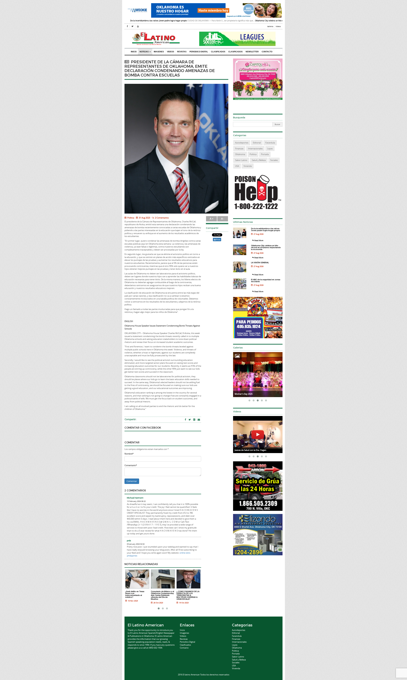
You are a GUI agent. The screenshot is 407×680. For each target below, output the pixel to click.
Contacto (267, 52)
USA (237, 166)
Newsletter (252, 52)
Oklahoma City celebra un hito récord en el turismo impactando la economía (236, 20)
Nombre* (129, 453)
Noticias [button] (144, 52)
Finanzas (239, 148)
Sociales (274, 160)
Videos (278, 26)
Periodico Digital (199, 52)
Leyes (270, 148)
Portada (265, 154)
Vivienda (248, 166)
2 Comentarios (162, 217)
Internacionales (255, 148)
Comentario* (130, 465)
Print (218, 239)
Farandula (270, 142)
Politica (130, 217)
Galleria (270, 26)
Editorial (257, 142)
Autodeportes (241, 142)
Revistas (181, 52)
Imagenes (159, 52)
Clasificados (218, 52)
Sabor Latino (241, 160)
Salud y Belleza (259, 160)
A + (211, 218)
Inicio (134, 52)
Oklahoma (240, 154)
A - (222, 218)
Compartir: (130, 419)
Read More (258, 240)
